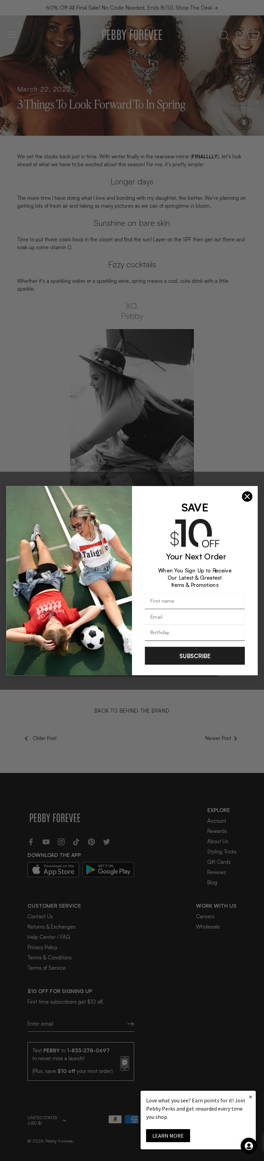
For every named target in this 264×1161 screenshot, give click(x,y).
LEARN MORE (168, 1135)
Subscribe (194, 655)
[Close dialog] (247, 496)
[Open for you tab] (249, 1146)
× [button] (250, 1096)
